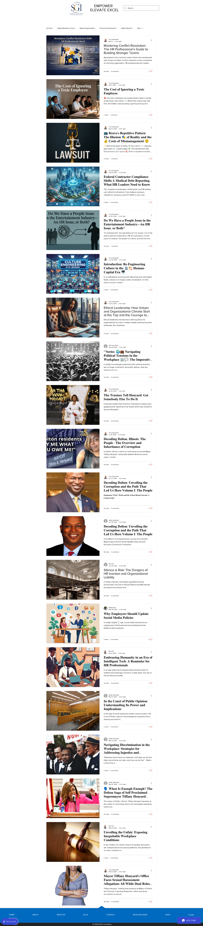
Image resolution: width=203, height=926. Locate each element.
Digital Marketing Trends (66, 28)
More (139, 28)
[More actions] (152, 40)
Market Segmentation (87, 28)
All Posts (49, 28)
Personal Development (108, 28)
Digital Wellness (127, 28)
